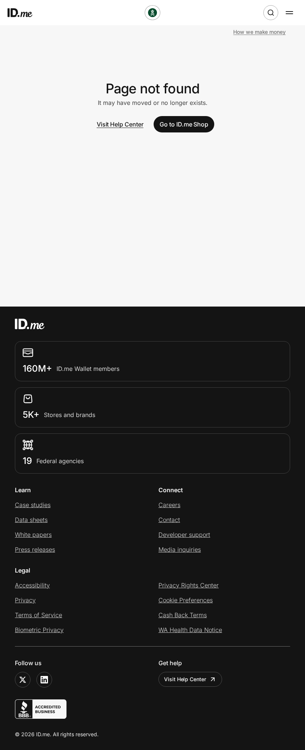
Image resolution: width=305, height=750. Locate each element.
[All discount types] (152, 12)
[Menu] (289, 12)
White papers (33, 534)
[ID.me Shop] (24, 12)
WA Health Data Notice (190, 630)
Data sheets (31, 519)
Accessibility (32, 585)
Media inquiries (179, 549)
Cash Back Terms (182, 615)
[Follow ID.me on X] (22, 680)
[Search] (270, 12)
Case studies (33, 505)
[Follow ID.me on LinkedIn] (44, 680)
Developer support (184, 534)
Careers (169, 505)
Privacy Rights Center (188, 585)
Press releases (35, 549)
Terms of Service (38, 615)
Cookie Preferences (185, 600)
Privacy (25, 600)
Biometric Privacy (39, 630)
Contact (169, 519)
